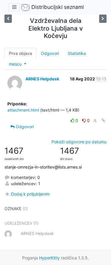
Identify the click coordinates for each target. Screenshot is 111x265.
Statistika (77, 53)
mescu (16, 63)
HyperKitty (49, 257)
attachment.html (23, 109)
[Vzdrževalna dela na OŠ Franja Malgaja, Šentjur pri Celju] (103, 19)
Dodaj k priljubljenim (30, 193)
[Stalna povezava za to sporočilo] (103, 120)
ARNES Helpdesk (42, 78)
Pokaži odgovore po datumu (79, 141)
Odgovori (50, 53)
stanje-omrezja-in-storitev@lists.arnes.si (43, 166)
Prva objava (20, 53)
